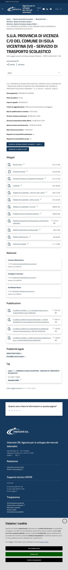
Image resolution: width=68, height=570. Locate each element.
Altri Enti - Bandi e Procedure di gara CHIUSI (22, 24)
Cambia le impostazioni (34, 560)
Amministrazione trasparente (15, 503)
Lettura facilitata (12, 61)
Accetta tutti (34, 554)
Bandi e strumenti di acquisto (23, 19)
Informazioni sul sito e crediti (15, 467)
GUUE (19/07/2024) (13, 353)
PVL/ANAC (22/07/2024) (15, 356)
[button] (61, 9)
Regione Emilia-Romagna (12, 1)
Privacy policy (44, 542)
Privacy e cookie (11, 509)
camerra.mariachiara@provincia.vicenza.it (24, 264)
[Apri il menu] (2, 9)
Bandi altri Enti (41, 19)
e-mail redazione (17, 469)
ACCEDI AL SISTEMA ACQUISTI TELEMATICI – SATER (24, 144)
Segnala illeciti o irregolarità (15, 505)
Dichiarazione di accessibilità (15, 512)
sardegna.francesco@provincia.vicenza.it (24, 278)
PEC (16, 455)
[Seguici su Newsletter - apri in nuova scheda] (43, 9)
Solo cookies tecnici (34, 548)
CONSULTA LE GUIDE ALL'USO (18, 149)
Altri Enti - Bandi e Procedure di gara (19, 21)
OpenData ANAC (13, 380)
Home (9, 19)
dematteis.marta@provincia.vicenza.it (23, 291)
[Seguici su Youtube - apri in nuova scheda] (50, 9)
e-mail (9, 455)
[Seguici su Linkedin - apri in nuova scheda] (46, 9)
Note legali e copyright (13, 507)
